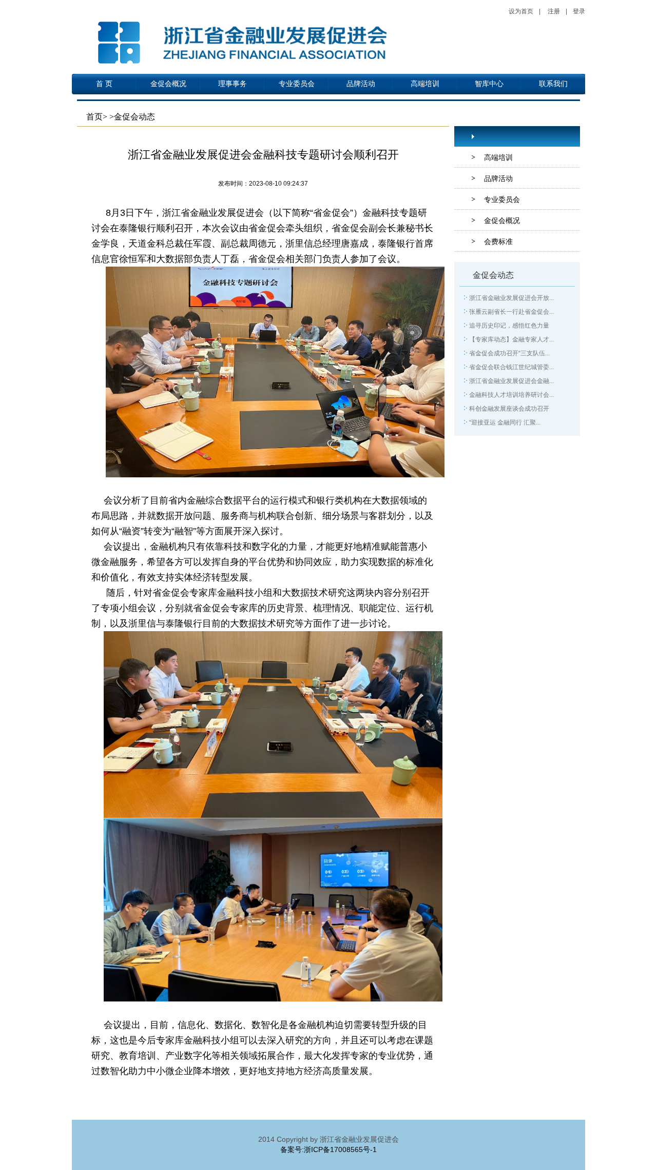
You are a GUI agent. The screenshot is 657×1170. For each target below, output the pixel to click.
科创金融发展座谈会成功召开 (509, 408)
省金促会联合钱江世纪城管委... (511, 367)
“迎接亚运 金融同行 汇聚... (504, 422)
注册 (554, 11)
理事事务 (232, 84)
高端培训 (425, 84)
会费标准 (498, 241)
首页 (94, 116)
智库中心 (489, 84)
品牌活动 (360, 84)
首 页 (104, 84)
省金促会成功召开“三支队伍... (509, 353)
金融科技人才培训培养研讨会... (511, 394)
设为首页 (521, 11)
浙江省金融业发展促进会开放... (511, 297)
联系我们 (553, 84)
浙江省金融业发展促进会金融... (511, 381)
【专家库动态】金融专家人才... (511, 339)
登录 (579, 11)
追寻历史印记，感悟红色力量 (509, 325)
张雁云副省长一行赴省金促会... (511, 311)
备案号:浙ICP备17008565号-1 (328, 1149)
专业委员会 (297, 84)
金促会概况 (168, 84)
